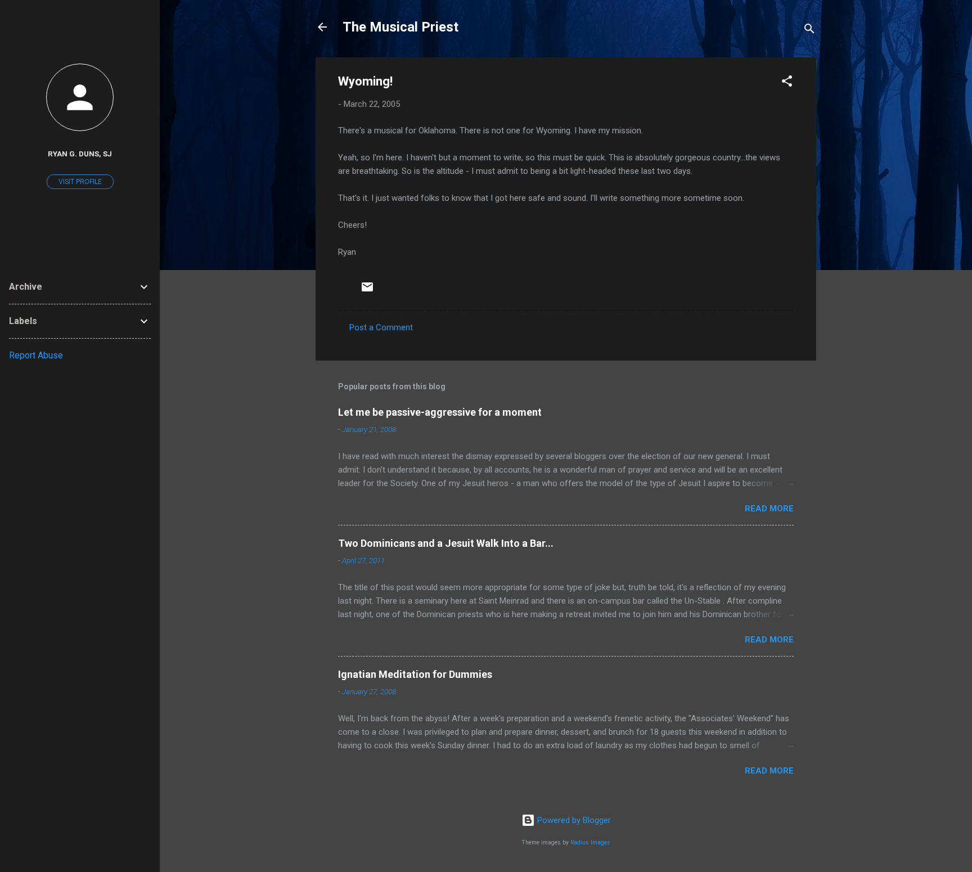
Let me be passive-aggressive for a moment (440, 412)
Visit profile (80, 182)
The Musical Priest (400, 27)
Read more (769, 509)
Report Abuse (36, 355)
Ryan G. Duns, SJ (80, 153)
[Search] (809, 31)
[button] (787, 83)
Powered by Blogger (573, 820)
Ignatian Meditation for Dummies (415, 674)
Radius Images (590, 842)
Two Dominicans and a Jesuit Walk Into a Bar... (446, 543)
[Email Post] (367, 291)
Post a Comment (381, 327)
